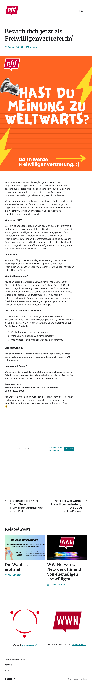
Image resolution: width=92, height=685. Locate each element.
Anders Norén (81, 679)
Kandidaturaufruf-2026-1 (56, 448)
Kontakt (8, 664)
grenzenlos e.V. (29, 645)
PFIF (13, 679)
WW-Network (79, 644)
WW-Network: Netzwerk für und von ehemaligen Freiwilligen (64, 571)
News (34, 47)
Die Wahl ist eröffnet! (16, 567)
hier (50, 400)
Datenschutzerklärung (15, 659)
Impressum (10, 670)
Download (69, 449)
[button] (82, 10)
